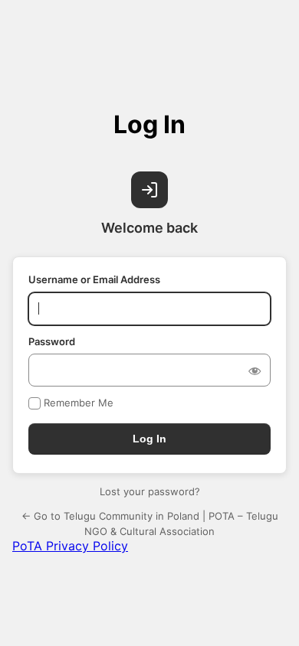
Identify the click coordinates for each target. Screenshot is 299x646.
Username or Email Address (94, 279)
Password (51, 341)
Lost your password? (150, 491)
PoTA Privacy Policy (70, 545)
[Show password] (254, 370)
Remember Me (78, 402)
